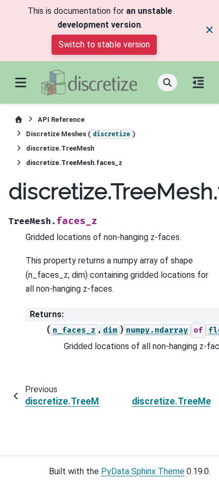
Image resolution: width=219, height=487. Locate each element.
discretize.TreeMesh (60, 148)
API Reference (61, 119)
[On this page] (198, 82)
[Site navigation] (21, 82)
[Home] (18, 119)
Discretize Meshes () (81, 134)
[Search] (167, 82)
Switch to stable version (104, 44)
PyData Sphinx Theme (142, 471)
